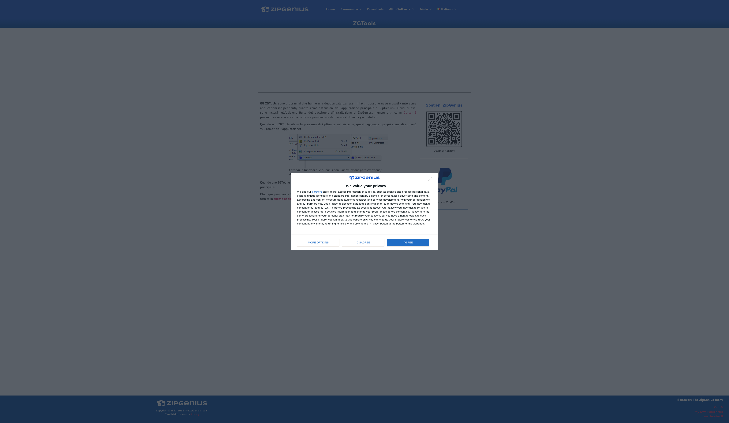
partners (317, 191)
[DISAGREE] (431, 180)
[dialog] (364, 211)
